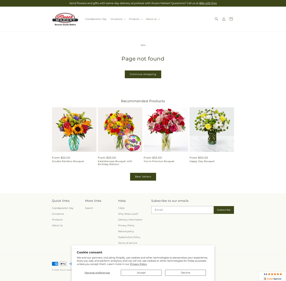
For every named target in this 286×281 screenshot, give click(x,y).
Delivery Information (130, 219)
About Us (57, 225)
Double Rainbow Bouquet (68, 161)
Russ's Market (67, 270)
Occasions (58, 213)
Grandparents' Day (62, 208)
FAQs (121, 208)
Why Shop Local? (128, 213)
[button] (118, 19)
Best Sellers (143, 176)
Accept (141, 272)
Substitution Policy (129, 237)
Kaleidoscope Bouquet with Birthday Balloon (115, 163)
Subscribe (224, 209)
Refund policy (126, 231)
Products (57, 219)
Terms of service (127, 242)
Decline (185, 272)
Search (89, 208)
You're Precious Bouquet (159, 161)
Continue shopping (143, 74)
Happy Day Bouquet (202, 161)
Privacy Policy (138, 264)
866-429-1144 (208, 3)
